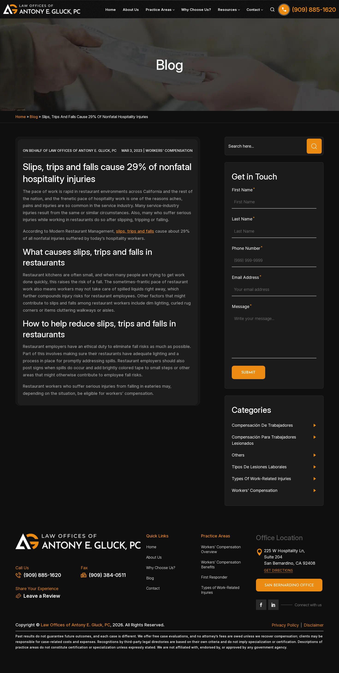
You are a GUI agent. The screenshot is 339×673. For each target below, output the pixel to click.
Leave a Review (42, 596)
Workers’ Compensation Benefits (221, 564)
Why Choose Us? (196, 9)
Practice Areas (159, 9)
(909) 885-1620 (42, 575)
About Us (131, 9)
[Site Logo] (41, 9)
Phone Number (246, 248)
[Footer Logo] (78, 543)
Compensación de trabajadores (262, 425)
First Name (242, 189)
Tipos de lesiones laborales (259, 466)
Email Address (245, 277)
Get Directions (278, 570)
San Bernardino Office (289, 585)
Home (110, 9)
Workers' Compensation (169, 150)
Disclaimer (314, 625)
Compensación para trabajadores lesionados (264, 440)
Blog (34, 116)
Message (240, 306)
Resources (227, 9)
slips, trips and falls (135, 231)
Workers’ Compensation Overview (221, 549)
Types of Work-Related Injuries (220, 590)
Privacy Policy (285, 625)
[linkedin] (273, 605)
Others (238, 455)
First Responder (214, 577)
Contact (253, 9)
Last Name (242, 218)
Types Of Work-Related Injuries (261, 478)
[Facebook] (261, 605)
